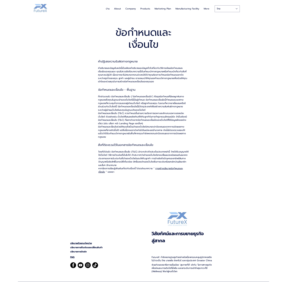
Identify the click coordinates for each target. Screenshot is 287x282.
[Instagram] (88, 265)
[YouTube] (80, 265)
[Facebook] (73, 265)
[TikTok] (95, 265)
